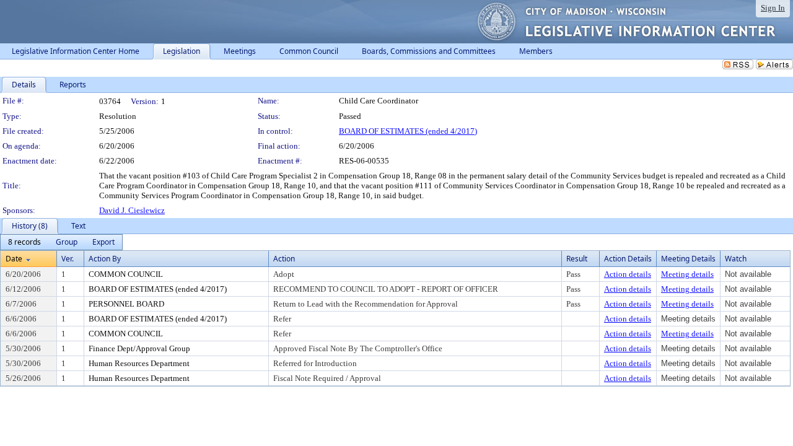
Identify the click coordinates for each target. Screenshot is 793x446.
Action (284, 258)
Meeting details (687, 274)
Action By (105, 258)
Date (14, 258)
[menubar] (61, 242)
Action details (627, 274)
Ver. (67, 258)
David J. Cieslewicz (132, 210)
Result (576, 258)
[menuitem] (24, 242)
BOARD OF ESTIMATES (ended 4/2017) (408, 131)
